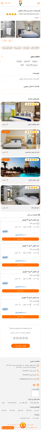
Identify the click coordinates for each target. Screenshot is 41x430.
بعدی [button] (5, 40)
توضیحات (26, 48)
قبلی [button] (10, 40)
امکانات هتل (35, 48)
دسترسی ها (17, 48)
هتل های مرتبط (7, 48)
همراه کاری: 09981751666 (29, 375)
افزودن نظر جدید (20, 346)
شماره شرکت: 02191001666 (29, 371)
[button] (20, 239)
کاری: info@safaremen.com (27, 379)
